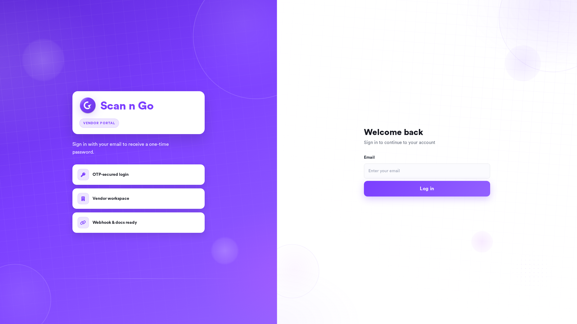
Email (369, 157)
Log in (427, 188)
